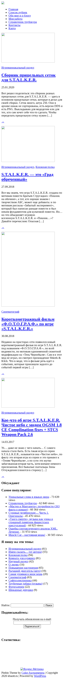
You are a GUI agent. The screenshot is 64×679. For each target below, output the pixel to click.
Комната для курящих (22, 558)
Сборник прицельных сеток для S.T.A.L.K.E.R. (28, 77)
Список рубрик (18, 12)
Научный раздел (18, 561)
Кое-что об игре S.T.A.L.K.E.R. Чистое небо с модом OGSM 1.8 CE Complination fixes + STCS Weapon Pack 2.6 (31, 427)
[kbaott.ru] (32, 3)
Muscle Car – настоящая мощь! (27, 534)
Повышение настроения (23, 567)
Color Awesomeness (33, 672)
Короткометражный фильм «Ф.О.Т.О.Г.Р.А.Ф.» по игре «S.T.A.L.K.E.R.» (27, 324)
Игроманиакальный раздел (17, 67)
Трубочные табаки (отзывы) (25, 583)
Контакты (14, 25)
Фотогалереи (16, 586)
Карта (12, 28)
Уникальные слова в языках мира (29, 496)
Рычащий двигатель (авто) (25, 570)
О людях (14, 564)
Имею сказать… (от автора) (25, 551)
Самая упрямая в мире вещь (25, 574)
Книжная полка (45, 166)
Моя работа (15, 18)
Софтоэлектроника (20, 580)
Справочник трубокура (23, 21)
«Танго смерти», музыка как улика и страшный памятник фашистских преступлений (31, 522)
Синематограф (10, 311)
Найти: (5, 605)
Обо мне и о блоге (20, 15)
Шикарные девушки (21, 589)
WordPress (40, 675)
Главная (13, 9)
